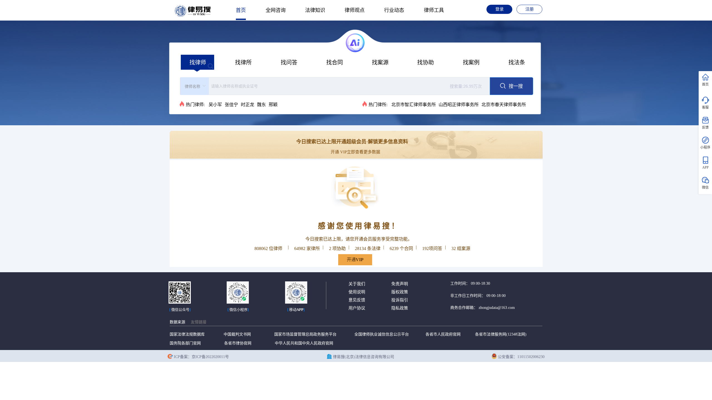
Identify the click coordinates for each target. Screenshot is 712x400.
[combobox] (335, 86)
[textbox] (348, 86)
